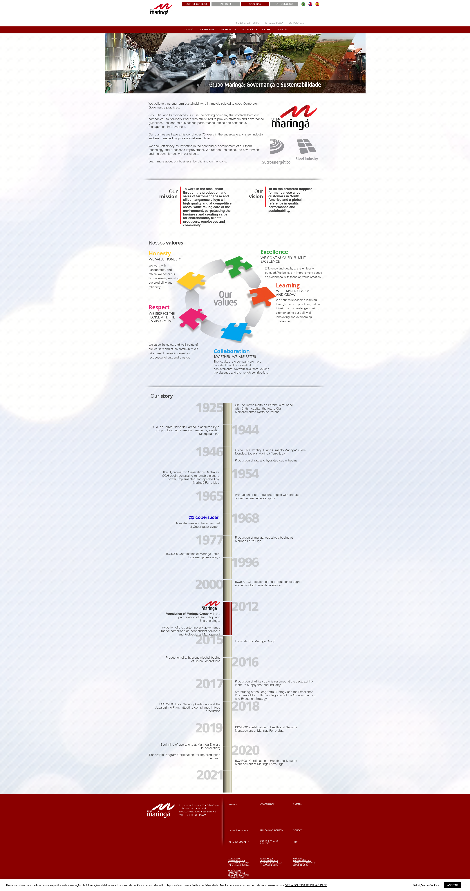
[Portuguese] (303, 4)
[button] (206, 29)
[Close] (465, 885)
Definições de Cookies (426, 885)
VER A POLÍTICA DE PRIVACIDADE (306, 885)
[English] (310, 4)
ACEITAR (452, 885)
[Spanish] (317, 4)
